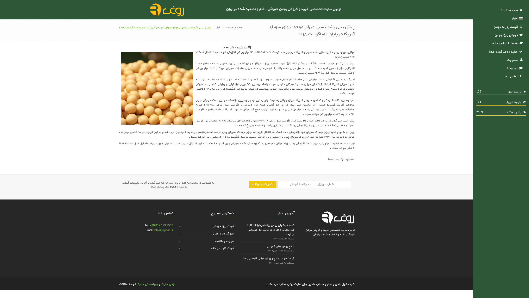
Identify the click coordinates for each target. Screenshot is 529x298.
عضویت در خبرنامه (263, 184)
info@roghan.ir (163, 230)
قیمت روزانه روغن (506, 26)
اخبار (515, 18)
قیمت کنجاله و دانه (505, 43)
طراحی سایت (168, 284)
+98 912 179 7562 (161, 225)
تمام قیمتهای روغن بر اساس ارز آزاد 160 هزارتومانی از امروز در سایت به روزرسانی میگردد (270, 230)
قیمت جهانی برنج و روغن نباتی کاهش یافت (268, 258)
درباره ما (513, 68)
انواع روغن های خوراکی (280, 246)
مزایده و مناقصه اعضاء (503, 51)
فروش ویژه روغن (506, 35)
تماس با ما (512, 76)
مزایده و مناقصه (224, 241)
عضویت (513, 60)
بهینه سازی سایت (147, 284)
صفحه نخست (509, 10)
